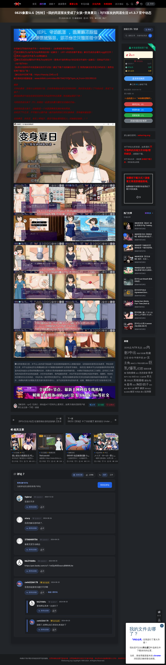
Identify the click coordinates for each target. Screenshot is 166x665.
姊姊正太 (134, 363)
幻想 (140, 368)
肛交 (134, 385)
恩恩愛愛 (143, 372)
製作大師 (131, 388)
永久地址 (119, 3)
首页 (34, 3)
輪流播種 (127, 392)
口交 (126, 357)
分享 (93, 405)
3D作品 (128, 347)
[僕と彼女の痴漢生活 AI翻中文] (23, 441)
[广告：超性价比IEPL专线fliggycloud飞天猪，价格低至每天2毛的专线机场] (64, 36)
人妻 (144, 348)
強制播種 (131, 372)
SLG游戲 (16, 453)
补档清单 (108, 3)
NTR (134, 347)
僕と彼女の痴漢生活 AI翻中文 (23, 456)
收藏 (102, 405)
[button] (127, 4)
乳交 (140, 347)
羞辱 (129, 384)
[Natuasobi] (51, 441)
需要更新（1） (138, 115)
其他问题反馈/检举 (138, 120)
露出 (142, 392)
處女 (125, 388)
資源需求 (62, 3)
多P (145, 357)
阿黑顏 (137, 392)
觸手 (137, 388)
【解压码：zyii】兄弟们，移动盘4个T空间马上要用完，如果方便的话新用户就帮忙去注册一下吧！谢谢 (51, 406)
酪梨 (132, 391)
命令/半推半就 (136, 357)
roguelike (99, 453)
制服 (138, 353)
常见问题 (85, 3)
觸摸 (142, 388)
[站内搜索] (132, 4)
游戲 (51, 3)
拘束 (130, 377)
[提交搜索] (150, 35)
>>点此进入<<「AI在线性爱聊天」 (138, 98)
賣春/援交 (148, 388)
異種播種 (138, 380)
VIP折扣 (140, 61)
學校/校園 (141, 363)
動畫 (148, 353)
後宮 (137, 373)
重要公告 (74, 3)
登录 (152, 4)
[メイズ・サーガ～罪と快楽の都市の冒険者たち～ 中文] (105, 441)
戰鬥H (126, 377)
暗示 (137, 377)
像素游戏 (78, 18)
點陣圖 (147, 391)
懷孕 (150, 372)
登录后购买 (139, 79)
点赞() (111, 405)
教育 (134, 376)
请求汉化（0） (138, 104)
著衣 (150, 385)
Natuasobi (44, 455)
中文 (23, 453)
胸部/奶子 (142, 384)
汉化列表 (96, 3)
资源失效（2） (138, 109)
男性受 (130, 380)
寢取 (146, 363)
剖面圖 (143, 353)
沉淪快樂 (143, 377)
